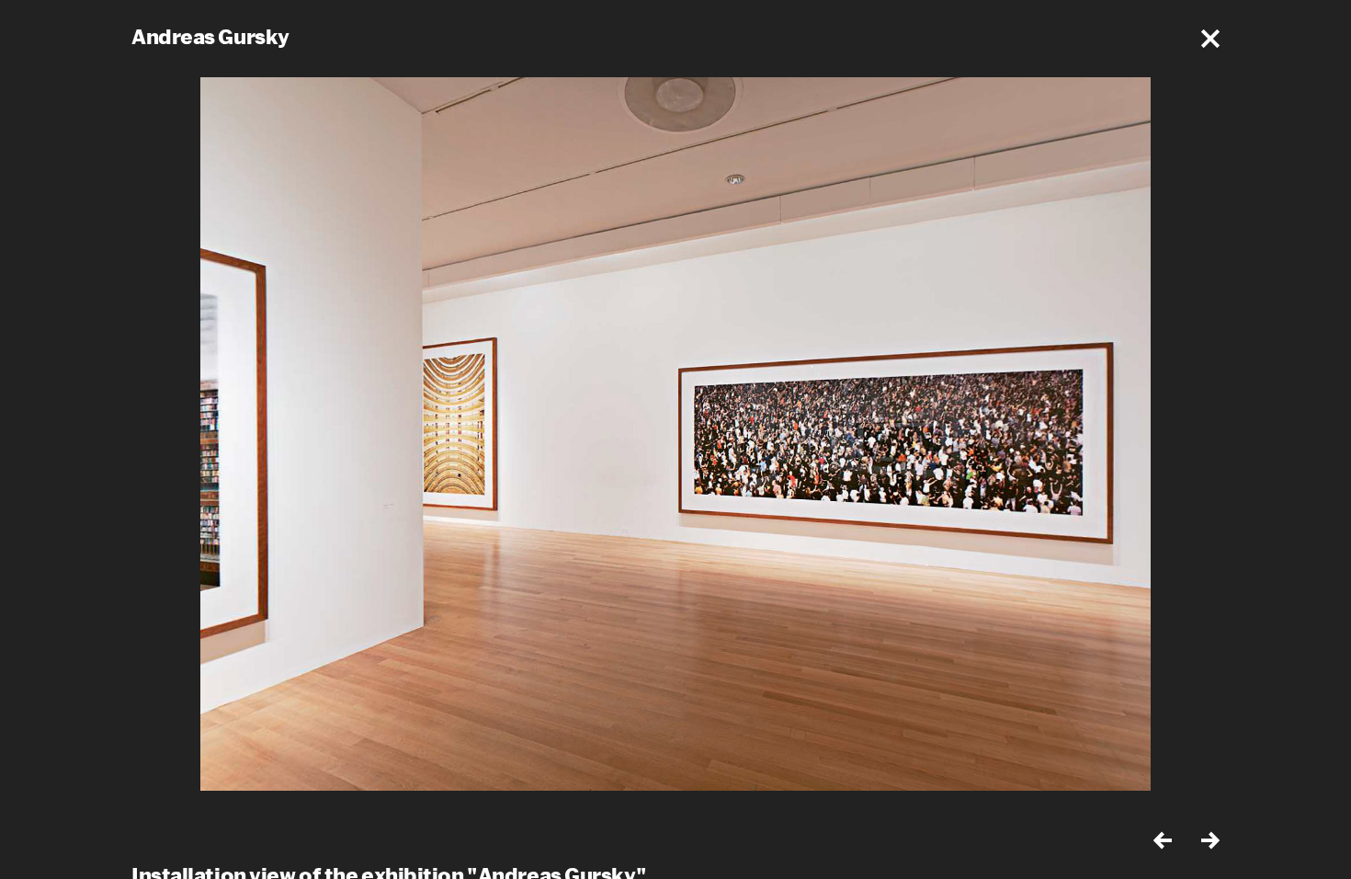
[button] (1210, 38)
